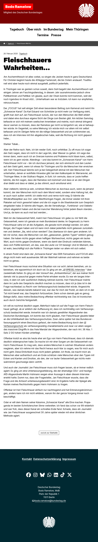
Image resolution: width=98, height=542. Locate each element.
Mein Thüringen (77, 29)
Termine (43, 35)
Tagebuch (17, 29)
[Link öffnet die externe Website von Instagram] (35, 475)
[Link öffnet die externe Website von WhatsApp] (49, 475)
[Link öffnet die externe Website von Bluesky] (42, 475)
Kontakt (27, 459)
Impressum (69, 459)
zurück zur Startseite (49, 433)
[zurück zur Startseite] (80, 11)
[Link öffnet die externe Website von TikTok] (62, 475)
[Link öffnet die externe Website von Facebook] (28, 475)
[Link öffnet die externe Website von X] (69, 475)
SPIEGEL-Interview (75, 269)
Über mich (34, 29)
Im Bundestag (54, 29)
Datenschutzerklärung (47, 459)
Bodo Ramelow (18, 6)
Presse (56, 35)
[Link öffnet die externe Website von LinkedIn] (56, 475)
